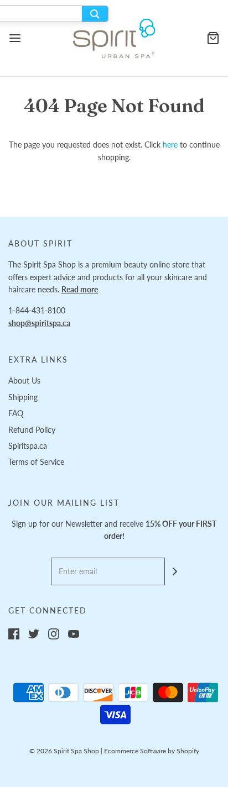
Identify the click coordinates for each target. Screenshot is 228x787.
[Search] (95, 14)
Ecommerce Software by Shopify (151, 751)
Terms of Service (36, 461)
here (170, 144)
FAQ (15, 413)
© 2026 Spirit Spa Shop (64, 751)
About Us (24, 380)
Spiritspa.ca (27, 445)
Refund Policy (31, 429)
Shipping (23, 397)
